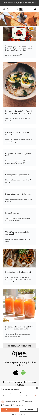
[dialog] (19, 402)
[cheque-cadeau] (4, 9)
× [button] (37, 388)
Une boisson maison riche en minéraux (17, 133)
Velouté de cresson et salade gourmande (16, 233)
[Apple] (15, 372)
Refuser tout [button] (29, 409)
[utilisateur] (8, 9)
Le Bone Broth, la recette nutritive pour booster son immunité (19, 327)
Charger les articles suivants (19, 346)
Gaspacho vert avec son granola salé (18, 154)
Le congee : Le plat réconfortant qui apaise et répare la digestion (18, 112)
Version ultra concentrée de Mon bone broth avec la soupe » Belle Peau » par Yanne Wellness (18, 48)
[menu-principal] (35, 9)
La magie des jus (12, 213)
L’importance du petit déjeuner (18, 194)
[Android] (23, 372)
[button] (19, 415)
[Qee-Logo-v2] (19, 8)
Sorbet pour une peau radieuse (17, 174)
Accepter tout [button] (10, 409)
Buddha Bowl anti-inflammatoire (18, 272)
